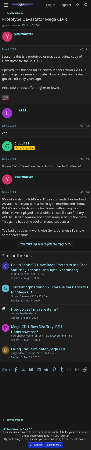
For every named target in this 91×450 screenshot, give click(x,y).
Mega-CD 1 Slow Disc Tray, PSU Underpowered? (36, 329)
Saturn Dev (37, 274)
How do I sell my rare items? (34, 309)
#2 (87, 126)
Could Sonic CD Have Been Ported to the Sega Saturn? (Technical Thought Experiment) (49, 267)
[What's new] (77, 5)
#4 (87, 192)
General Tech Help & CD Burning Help (49, 336)
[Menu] (6, 5)
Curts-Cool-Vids (20, 274)
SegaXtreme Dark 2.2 (19, 429)
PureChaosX (18, 336)
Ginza (14, 296)
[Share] (81, 49)
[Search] (86, 5)
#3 (87, 159)
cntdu (14, 313)
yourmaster (13, 25)
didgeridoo (17, 353)
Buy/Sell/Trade (28, 313)
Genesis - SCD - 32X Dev (34, 296)
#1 (87, 49)
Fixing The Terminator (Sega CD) (38, 348)
